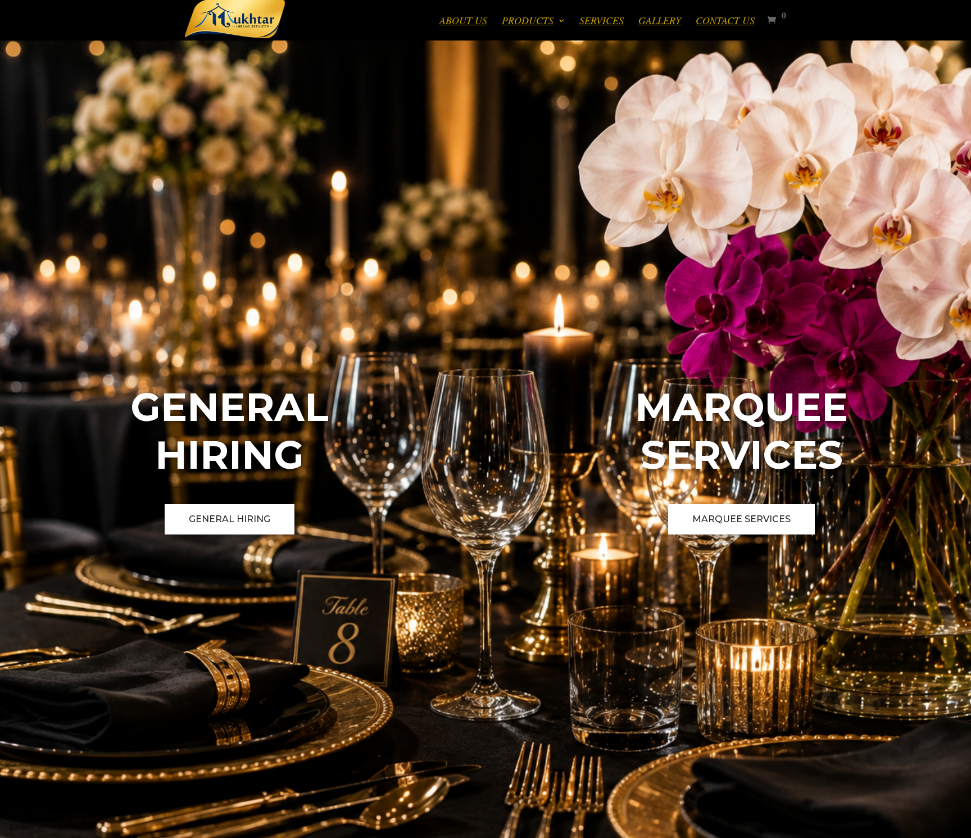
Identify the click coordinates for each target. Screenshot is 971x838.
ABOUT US (463, 21)
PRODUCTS (527, 21)
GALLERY (659, 21)
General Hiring (229, 519)
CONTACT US (725, 21)
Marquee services (741, 519)
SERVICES (601, 21)
